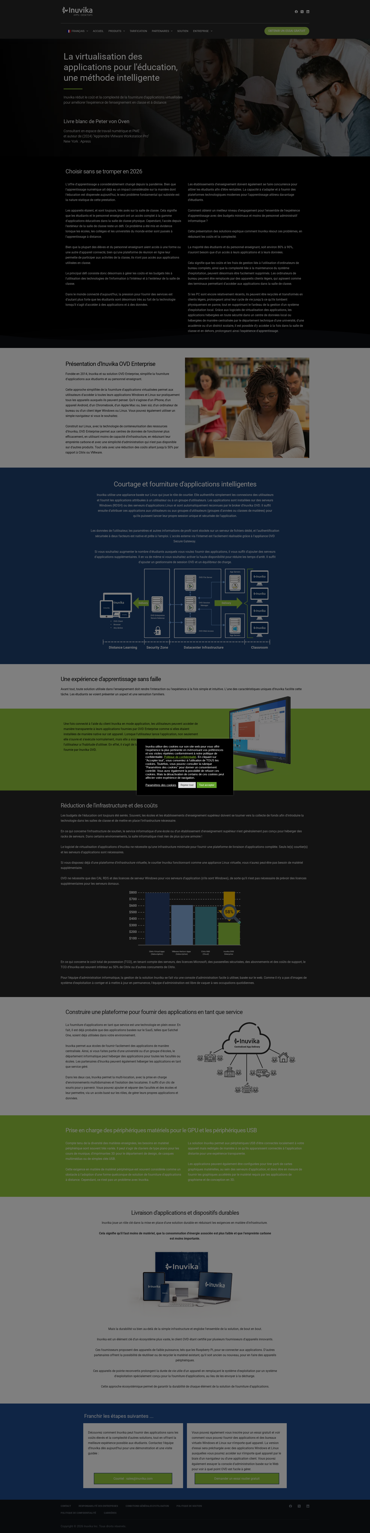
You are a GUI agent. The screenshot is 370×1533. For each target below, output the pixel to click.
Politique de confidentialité (180, 757)
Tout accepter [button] (206, 785)
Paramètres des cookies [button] (160, 785)
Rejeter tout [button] (187, 785)
